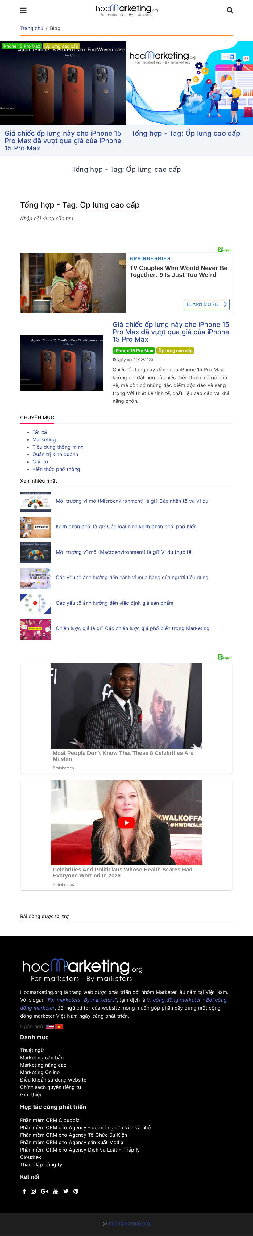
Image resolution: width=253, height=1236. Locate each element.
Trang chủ (31, 28)
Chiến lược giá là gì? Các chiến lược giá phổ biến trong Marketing (132, 628)
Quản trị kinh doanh (55, 454)
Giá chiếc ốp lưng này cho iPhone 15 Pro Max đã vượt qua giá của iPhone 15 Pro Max (63, 140)
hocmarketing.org (129, 1223)
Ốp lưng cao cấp (175, 350)
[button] (59, 1026)
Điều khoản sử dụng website (53, 1080)
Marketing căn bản (42, 1057)
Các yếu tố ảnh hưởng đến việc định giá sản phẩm (114, 603)
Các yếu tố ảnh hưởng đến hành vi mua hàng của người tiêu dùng (132, 577)
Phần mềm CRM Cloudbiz (50, 1120)
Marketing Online (40, 1072)
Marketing (44, 439)
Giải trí (40, 462)
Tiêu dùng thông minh (57, 447)
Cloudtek (30, 1157)
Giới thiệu (31, 1094)
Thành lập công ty (41, 1164)
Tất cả (39, 432)
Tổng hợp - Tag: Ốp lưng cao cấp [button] (185, 133)
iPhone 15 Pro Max (133, 350)
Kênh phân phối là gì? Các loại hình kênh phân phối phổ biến (126, 526)
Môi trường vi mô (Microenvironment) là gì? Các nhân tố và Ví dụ (132, 501)
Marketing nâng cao (43, 1065)
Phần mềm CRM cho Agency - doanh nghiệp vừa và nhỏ (85, 1127)
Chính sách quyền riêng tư (50, 1087)
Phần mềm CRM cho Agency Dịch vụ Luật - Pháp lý (80, 1150)
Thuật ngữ (32, 1050)
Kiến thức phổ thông (56, 469)
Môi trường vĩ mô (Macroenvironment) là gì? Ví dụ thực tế (123, 552)
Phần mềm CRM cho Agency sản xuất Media (71, 1142)
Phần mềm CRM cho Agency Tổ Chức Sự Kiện (73, 1135)
